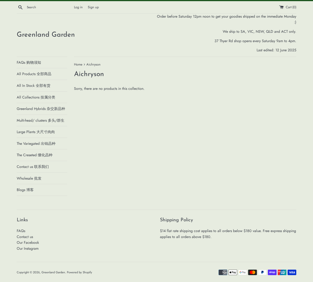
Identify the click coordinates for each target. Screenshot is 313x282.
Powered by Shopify (79, 272)
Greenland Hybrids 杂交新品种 (41, 108)
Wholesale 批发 (29, 178)
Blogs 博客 (25, 189)
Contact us (25, 236)
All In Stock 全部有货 (33, 85)
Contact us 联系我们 (33, 166)
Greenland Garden (46, 34)
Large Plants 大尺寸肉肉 (36, 131)
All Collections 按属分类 (36, 97)
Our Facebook (28, 242)
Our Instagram (27, 248)
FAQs (21, 230)
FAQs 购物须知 (29, 62)
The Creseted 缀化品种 (34, 155)
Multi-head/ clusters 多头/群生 (40, 120)
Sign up (93, 7)
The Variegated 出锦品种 (36, 143)
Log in (78, 7)
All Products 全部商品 (34, 74)
